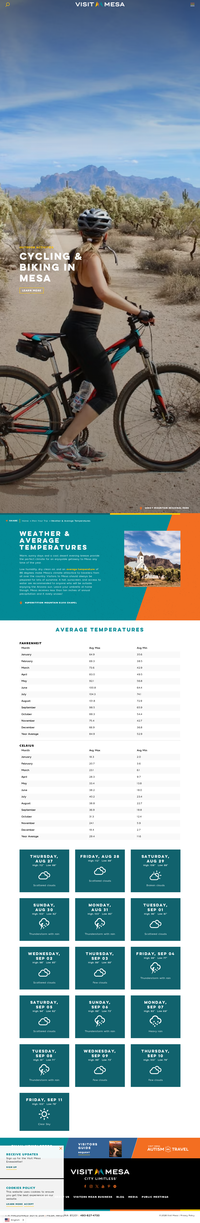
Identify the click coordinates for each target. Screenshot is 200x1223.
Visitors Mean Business (92, 1197)
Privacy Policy (187, 1215)
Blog (120, 1197)
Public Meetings (155, 1197)
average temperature (80, 569)
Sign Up (11, 1167)
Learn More (31, 290)
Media (133, 1197)
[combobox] (14, 1220)
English (15, 1220)
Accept (29, 1204)
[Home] (100, 4)
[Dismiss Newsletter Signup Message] (60, 1148)
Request (84, 1152)
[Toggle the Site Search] (7, 4)
